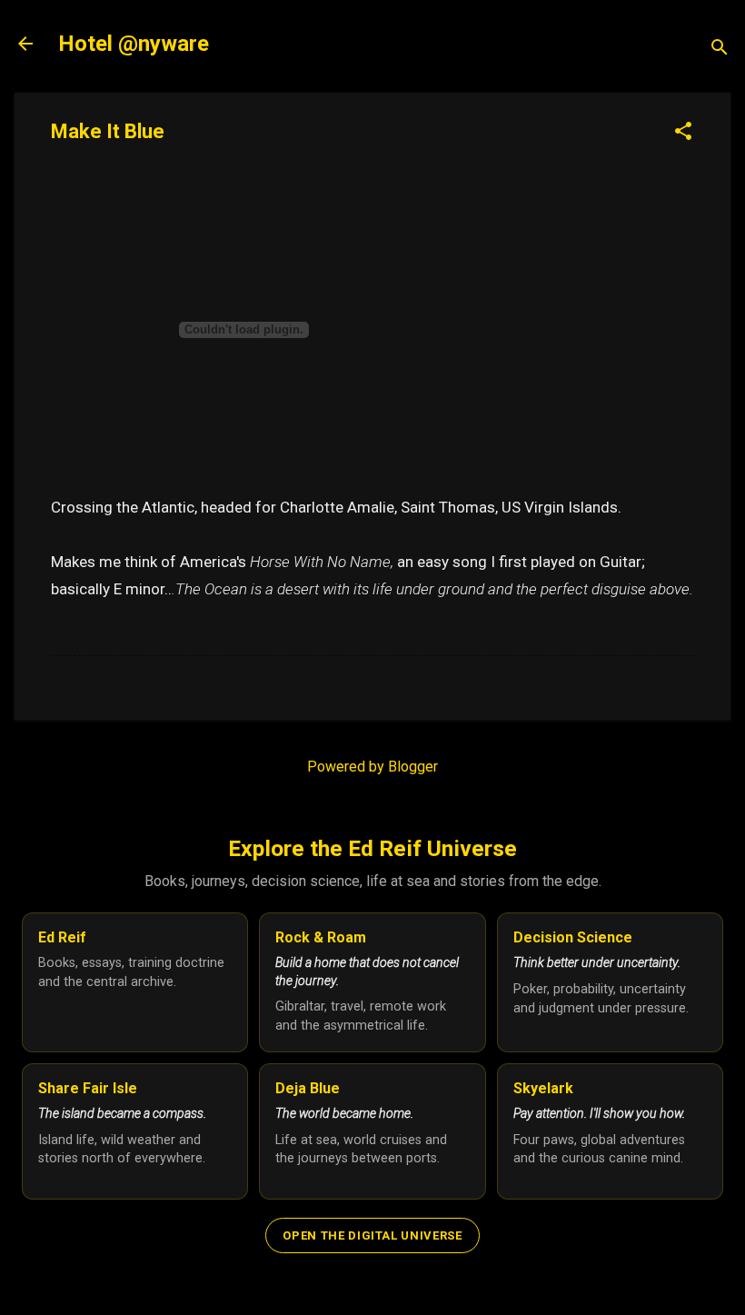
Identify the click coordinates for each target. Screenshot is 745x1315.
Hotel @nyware (133, 43)
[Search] (719, 49)
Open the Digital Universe (372, 1235)
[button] (683, 132)
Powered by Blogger (372, 766)
